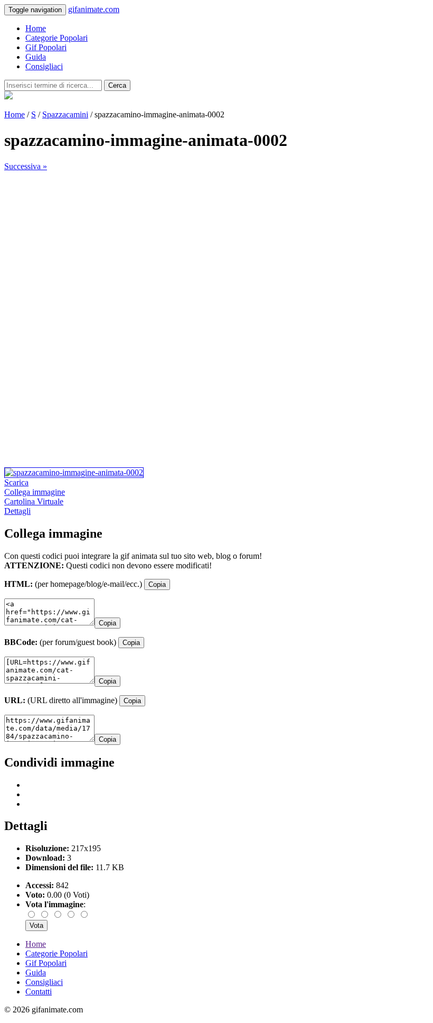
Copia (157, 584)
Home (35, 28)
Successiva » (25, 166)
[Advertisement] (216, 245)
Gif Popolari (46, 47)
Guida (35, 56)
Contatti (38, 991)
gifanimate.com (93, 9)
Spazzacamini (65, 114)
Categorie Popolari (56, 37)
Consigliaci (44, 66)
